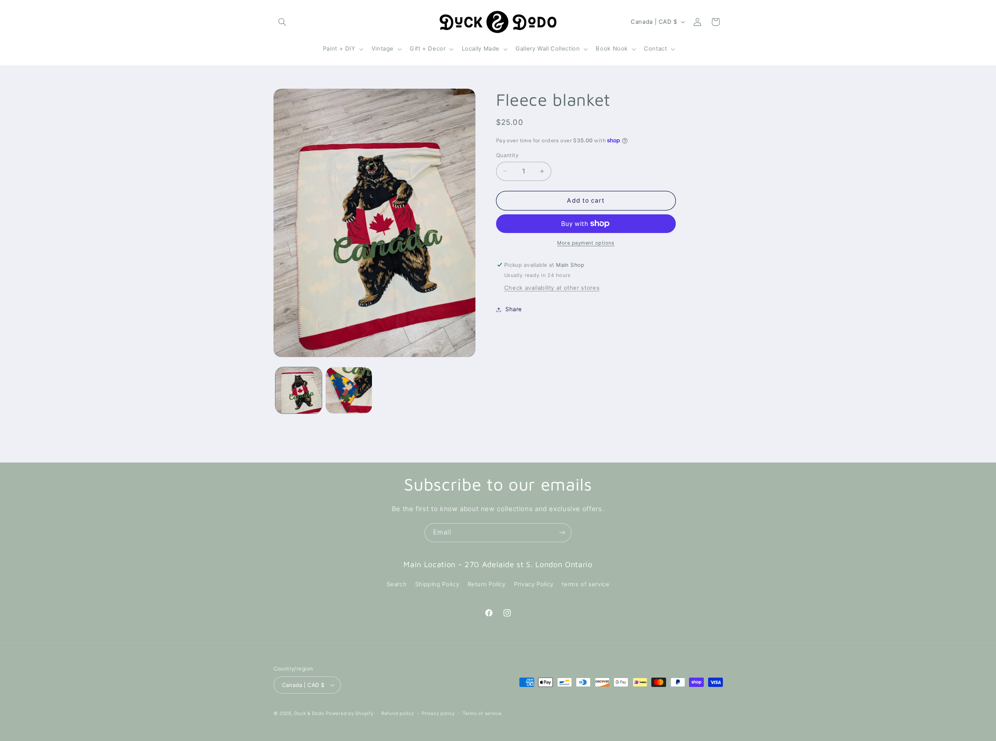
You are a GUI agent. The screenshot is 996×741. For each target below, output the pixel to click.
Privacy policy (438, 713)
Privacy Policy (534, 584)
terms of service (585, 584)
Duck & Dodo (309, 713)
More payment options (586, 243)
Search (397, 584)
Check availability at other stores (552, 287)
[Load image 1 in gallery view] (298, 390)
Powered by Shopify (349, 713)
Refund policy (397, 713)
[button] (282, 22)
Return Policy (487, 584)
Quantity (507, 155)
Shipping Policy (437, 584)
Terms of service (482, 713)
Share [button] (513, 309)
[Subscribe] (562, 532)
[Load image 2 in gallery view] (349, 390)
